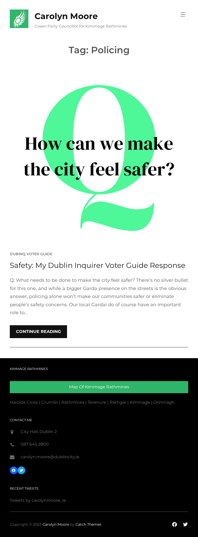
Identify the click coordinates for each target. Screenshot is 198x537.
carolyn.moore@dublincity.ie (50, 456)
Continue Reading (38, 331)
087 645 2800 (35, 444)
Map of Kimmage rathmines (99, 386)
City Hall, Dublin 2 (39, 431)
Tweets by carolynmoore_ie (38, 500)
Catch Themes (88, 524)
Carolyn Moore (66, 16)
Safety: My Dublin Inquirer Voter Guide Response (97, 265)
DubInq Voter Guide (31, 254)
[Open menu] (182, 14)
